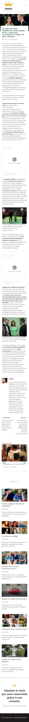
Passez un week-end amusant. (14, 599)
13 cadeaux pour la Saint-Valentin (13, 464)
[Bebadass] (8, 5)
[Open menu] (26, 6)
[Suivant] (25, 462)
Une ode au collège (10, 536)
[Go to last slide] (4, 462)
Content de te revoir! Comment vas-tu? (10, 567)
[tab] (11, 481)
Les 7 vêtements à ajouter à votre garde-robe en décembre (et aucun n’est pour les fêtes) (7, 424)
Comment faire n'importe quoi (14, 629)
